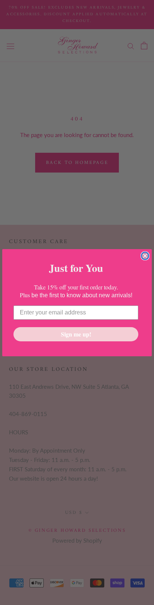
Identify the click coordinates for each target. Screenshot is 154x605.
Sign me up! (76, 334)
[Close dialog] (145, 256)
